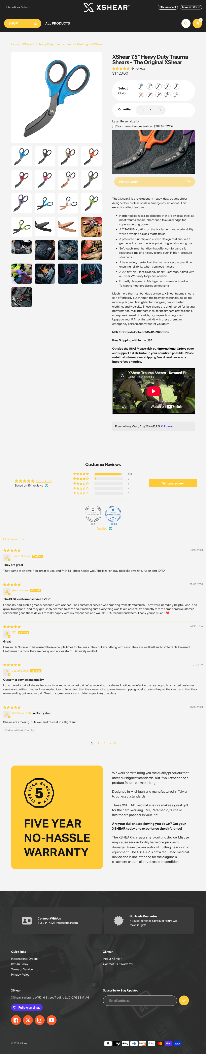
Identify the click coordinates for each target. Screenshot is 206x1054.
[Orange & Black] (141, 95)
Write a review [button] (173, 483)
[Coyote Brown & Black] (167, 86)
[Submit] (184, 1000)
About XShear (112, 959)
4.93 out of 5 (44, 481)
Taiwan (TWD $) (191, 6)
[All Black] (176, 86)
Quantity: (125, 109)
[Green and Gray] (176, 95)
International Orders (17, 7)
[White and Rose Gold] (149, 86)
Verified (102, 528)
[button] (121, 68)
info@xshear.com (67, 923)
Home (15, 44)
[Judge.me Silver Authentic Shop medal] (93, 514)
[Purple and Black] (167, 95)
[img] (12, 550)
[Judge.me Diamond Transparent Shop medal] (113, 514)
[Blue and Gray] (141, 86)
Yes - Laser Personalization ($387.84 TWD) (144, 126)
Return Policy (19, 964)
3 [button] (104, 743)
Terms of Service (22, 969)
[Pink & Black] (149, 95)
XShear (24, 1043)
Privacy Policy (20, 974)
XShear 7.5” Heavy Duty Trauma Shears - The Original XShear (62, 44)
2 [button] (98, 743)
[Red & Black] (158, 95)
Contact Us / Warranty (118, 964)
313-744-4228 (46, 923)
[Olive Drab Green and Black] (158, 86)
